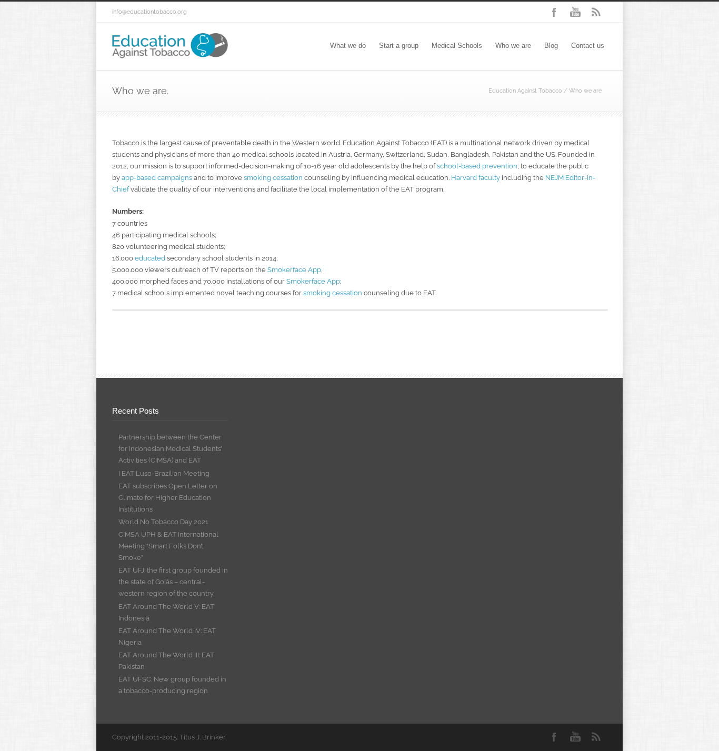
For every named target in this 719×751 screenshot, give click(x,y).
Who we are (513, 45)
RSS (596, 12)
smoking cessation (273, 178)
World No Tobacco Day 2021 (163, 522)
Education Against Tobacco (525, 90)
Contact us (587, 45)
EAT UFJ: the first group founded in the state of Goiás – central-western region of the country (173, 581)
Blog (551, 45)
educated (150, 258)
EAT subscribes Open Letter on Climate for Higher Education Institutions (167, 497)
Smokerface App (294, 270)
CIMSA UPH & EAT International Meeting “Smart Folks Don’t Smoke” (168, 546)
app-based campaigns (157, 178)
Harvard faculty (475, 178)
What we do (348, 45)
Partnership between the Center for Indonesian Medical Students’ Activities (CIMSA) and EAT (170, 448)
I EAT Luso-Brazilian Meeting (163, 473)
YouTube (575, 12)
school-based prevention (477, 166)
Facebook (554, 12)
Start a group (398, 45)
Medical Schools (457, 45)
